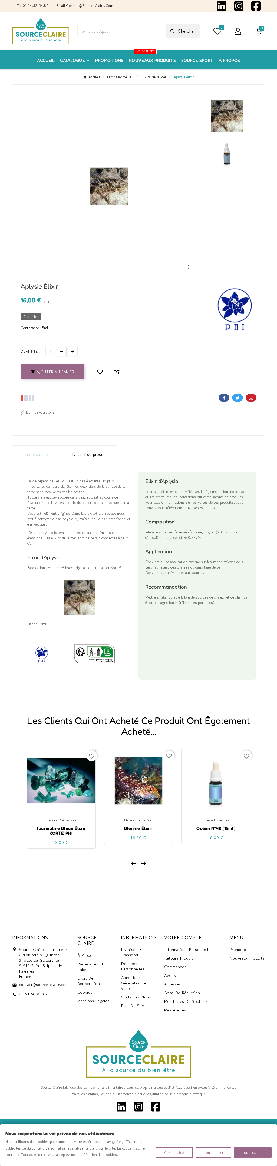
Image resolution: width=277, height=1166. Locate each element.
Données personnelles (132, 966)
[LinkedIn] (221, 5)
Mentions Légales (93, 1001)
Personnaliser (174, 1152)
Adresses (172, 984)
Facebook (224, 398)
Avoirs (170, 975)
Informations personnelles (188, 949)
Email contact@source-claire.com (85, 5)
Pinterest (251, 398)
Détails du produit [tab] (89, 454)
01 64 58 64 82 (33, 994)
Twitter (237, 398)
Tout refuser (213, 1152)
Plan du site (132, 1005)
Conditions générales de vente (133, 983)
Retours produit (178, 958)
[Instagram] (238, 5)
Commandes (175, 967)
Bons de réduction (182, 992)
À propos (85, 955)
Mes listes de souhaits (186, 1001)
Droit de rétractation (88, 980)
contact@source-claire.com (44, 984)
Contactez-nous (136, 997)
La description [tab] (36, 454)
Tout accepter (253, 1152)
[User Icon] (238, 31)
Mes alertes (175, 1010)
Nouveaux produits (246, 958)
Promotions (239, 949)
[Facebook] (256, 5)
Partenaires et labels (90, 966)
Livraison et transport (132, 952)
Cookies (84, 992)
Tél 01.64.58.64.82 (33, 5)
